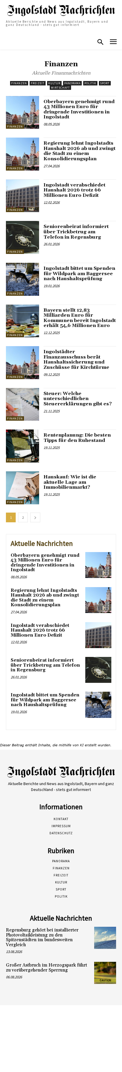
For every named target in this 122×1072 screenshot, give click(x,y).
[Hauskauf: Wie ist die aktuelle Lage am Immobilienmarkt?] (22, 487)
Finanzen (19, 83)
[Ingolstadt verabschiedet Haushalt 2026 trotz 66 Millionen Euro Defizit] (22, 195)
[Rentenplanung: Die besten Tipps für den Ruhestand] (22, 446)
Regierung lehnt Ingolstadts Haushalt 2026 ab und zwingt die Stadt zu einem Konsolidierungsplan (79, 151)
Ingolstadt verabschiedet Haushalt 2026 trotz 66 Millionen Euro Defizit (74, 190)
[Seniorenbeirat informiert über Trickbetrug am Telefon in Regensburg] (22, 237)
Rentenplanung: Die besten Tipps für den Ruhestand (77, 437)
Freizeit (37, 83)
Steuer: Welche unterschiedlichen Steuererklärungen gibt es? (78, 399)
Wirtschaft (60, 88)
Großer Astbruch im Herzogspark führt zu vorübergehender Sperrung (46, 967)
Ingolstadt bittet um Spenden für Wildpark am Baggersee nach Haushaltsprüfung (79, 273)
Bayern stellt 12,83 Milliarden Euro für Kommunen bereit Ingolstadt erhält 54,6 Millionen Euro (80, 318)
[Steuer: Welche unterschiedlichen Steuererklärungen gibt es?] (22, 404)
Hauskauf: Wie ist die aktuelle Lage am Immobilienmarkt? (70, 482)
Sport (105, 83)
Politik (90, 83)
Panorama (72, 83)
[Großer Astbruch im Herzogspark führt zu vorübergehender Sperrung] (105, 973)
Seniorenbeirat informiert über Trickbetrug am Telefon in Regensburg (76, 232)
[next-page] (35, 517)
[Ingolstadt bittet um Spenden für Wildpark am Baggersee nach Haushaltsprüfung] (22, 279)
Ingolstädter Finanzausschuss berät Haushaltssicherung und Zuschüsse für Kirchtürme (76, 359)
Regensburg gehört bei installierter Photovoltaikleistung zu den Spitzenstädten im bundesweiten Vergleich (42, 937)
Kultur (54, 83)
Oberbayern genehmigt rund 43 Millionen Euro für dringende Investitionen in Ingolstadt (79, 109)
